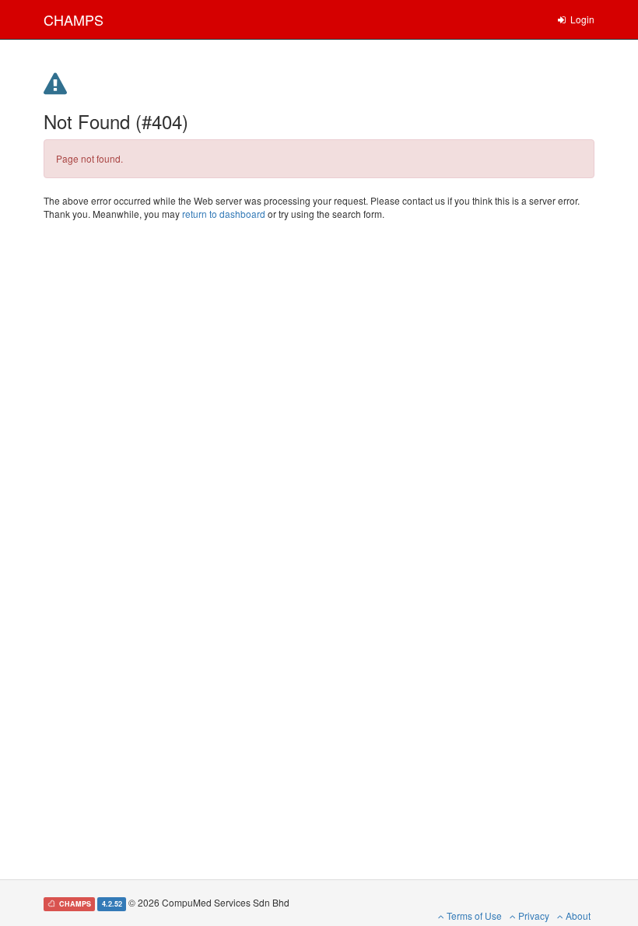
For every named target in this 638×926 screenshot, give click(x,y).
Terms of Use (473, 915)
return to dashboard (223, 213)
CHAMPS (73, 19)
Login (581, 19)
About (577, 915)
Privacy (532, 915)
